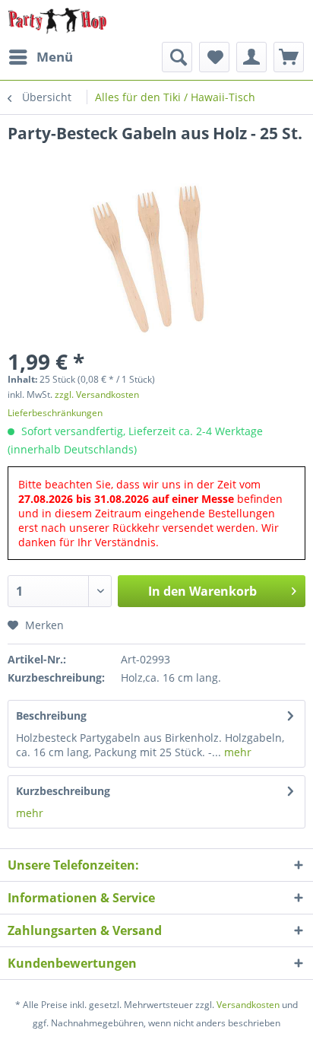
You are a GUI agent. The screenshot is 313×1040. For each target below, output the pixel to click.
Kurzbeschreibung (63, 791)
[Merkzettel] (214, 57)
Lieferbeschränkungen (55, 412)
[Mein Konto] (251, 57)
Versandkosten (248, 1004)
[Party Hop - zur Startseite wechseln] (57, 21)
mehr (236, 752)
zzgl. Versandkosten (97, 394)
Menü (54, 56)
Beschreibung (51, 715)
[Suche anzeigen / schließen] (177, 57)
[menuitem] (40, 57)
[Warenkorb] (288, 57)
